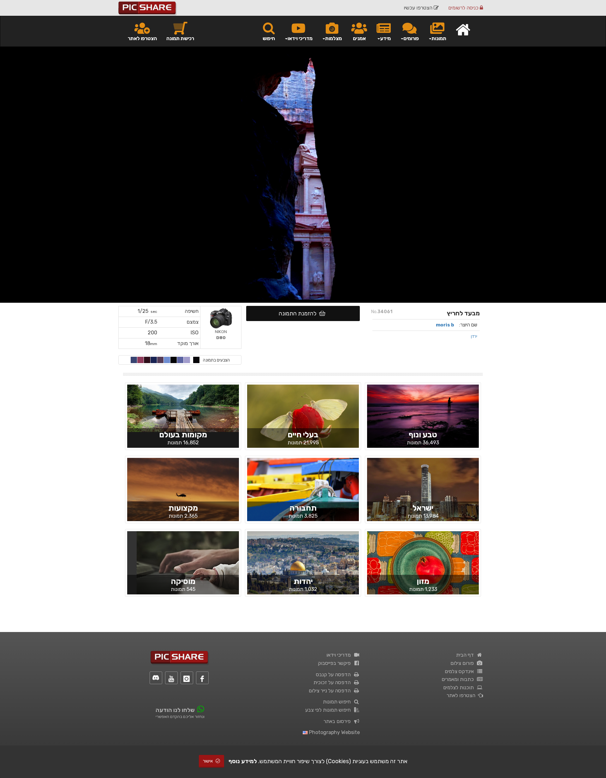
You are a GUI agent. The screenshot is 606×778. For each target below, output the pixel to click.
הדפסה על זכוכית (333, 682)
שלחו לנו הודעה (175, 710)
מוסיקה (183, 581)
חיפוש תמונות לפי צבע (329, 710)
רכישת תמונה (180, 38)
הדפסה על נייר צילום (331, 691)
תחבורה (303, 508)
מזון (423, 581)
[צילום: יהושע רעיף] (423, 568)
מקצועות (183, 508)
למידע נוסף (243, 761)
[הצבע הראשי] (196, 360)
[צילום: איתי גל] (423, 421)
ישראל (423, 508)
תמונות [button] (438, 38)
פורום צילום (463, 663)
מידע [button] (385, 38)
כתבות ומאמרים (459, 679)
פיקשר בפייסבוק (335, 663)
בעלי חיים (303, 434)
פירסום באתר (338, 721)
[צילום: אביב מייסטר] (303, 421)
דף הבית (466, 655)
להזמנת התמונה (299, 313)
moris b (445, 325)
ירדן (474, 336)
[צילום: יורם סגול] (423, 493)
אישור (208, 761)
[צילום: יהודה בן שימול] (183, 495)
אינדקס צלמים (460, 671)
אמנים (359, 38)
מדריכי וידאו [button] (300, 38)
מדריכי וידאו (339, 655)
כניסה (464, 8)
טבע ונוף (423, 434)
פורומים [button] (411, 38)
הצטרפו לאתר (142, 38)
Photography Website (334, 732)
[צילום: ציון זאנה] (303, 568)
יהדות (303, 581)
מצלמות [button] (333, 38)
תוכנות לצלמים (459, 687)
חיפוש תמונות (338, 702)
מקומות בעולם (183, 434)
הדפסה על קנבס (334, 675)
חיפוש (269, 38)
